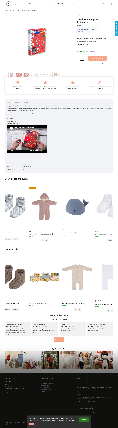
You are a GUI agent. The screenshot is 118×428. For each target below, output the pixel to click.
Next (112, 180)
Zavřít (101, 70)
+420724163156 (8, 386)
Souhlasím (84, 420)
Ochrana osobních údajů (46, 390)
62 (75, 309)
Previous (110, 180)
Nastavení (32, 424)
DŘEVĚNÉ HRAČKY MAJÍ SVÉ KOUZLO (85, 382)
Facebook (7, 390)
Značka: (82, 16)
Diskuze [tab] (26, 102)
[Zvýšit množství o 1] (85, 58)
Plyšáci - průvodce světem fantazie (85, 392)
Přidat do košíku (99, 58)
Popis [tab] (8, 102)
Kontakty (43, 392)
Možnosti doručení (90, 51)
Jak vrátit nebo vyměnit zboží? (48, 383)
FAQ (42, 381)
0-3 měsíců (15, 309)
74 (13, 240)
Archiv (94, 412)
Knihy (24, 164)
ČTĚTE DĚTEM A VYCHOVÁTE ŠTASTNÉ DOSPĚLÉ (88, 401)
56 (17, 240)
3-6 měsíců (81, 240)
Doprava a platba (45, 385)
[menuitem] (30, 4)
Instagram (7, 392)
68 (79, 309)
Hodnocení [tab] (17, 102)
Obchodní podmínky (45, 388)
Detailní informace (82, 45)
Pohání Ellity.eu (81, 31)
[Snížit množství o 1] (78, 58)
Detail (27, 232)
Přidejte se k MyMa (60, 349)
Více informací (70, 420)
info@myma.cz (8, 384)
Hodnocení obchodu (59, 315)
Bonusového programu (89, 29)
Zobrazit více (59, 340)
